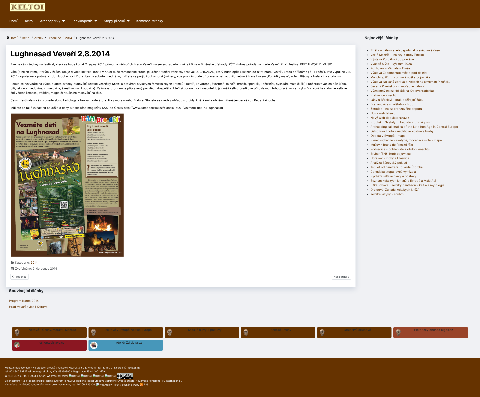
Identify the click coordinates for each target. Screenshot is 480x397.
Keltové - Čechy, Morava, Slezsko (52, 330)
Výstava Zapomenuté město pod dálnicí (398, 73)
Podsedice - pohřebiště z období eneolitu (400, 149)
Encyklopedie (82, 21)
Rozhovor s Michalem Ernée (390, 68)
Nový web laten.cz (383, 113)
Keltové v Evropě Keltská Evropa (128, 330)
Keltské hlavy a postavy (205, 330)
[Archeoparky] (62, 21)
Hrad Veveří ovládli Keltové (28, 307)
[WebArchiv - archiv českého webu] (118, 384)
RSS (145, 384)
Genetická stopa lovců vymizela (393, 171)
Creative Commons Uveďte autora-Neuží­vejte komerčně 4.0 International (137, 380)
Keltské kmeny (281, 330)
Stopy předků (114, 21)
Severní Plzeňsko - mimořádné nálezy (397, 86)
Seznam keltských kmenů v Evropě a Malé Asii (403, 180)
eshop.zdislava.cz (51, 342)
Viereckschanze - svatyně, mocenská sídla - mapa (406, 140)
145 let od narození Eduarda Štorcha (396, 167)
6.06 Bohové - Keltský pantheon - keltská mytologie (407, 185)
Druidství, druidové (357, 330)
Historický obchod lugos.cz (433, 330)
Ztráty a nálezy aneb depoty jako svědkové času (405, 50)
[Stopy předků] (127, 21)
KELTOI (71, 380)
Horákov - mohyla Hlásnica (389, 158)
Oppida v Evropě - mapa (388, 136)
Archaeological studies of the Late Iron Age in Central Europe (414, 127)
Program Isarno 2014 (24, 301)
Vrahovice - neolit (383, 95)
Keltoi (29, 21)
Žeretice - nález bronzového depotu (396, 109)
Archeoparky (50, 21)
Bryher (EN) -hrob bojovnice (390, 154)
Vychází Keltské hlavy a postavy (393, 176)
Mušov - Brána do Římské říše (391, 145)
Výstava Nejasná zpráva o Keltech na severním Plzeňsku (410, 82)
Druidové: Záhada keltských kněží (394, 189)
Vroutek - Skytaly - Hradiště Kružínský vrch (401, 122)
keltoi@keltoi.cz (42, 371)
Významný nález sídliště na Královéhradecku (402, 91)
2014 (34, 262)
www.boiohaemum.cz (57, 384)
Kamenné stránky (149, 21)
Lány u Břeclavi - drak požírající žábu (396, 100)
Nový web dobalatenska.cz (389, 118)
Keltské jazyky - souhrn (387, 194)
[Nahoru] (473, 390)
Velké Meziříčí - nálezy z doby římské (397, 55)
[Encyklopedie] (95, 21)
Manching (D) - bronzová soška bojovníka (400, 77)
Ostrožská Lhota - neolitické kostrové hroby (402, 131)
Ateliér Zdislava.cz (129, 342)
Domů (14, 21)
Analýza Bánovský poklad (388, 162)
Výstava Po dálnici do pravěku (392, 59)
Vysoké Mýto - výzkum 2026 (391, 64)
